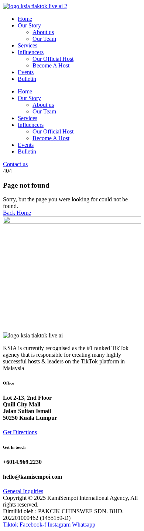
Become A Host (50, 65)
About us (43, 32)
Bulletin (27, 79)
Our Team (44, 39)
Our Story (29, 25)
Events (26, 72)
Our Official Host (52, 59)
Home (25, 19)
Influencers (31, 52)
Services (27, 45)
